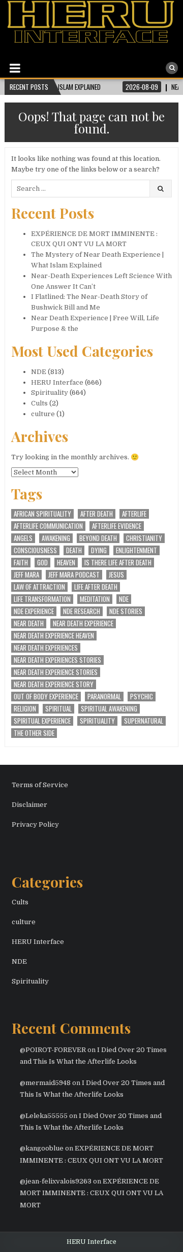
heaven (66, 562)
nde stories (125, 611)
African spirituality (42, 514)
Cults (39, 403)
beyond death (98, 538)
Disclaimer (29, 804)
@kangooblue (42, 1148)
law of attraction (39, 587)
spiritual (58, 709)
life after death (95, 587)
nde (124, 599)
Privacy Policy (35, 824)
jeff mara (26, 575)
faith (21, 562)
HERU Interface (57, 382)
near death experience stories (56, 672)
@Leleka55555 (44, 1116)
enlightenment (136, 550)
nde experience (34, 611)
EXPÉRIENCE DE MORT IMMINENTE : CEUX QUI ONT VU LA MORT (91, 1193)
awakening (56, 538)
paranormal (104, 696)
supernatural (143, 721)
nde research (81, 611)
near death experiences (46, 648)
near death (29, 623)
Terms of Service (40, 785)
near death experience (83, 623)
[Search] (172, 68)
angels (23, 538)
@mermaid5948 (45, 1083)
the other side (34, 733)
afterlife (134, 514)
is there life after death (117, 562)
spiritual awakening (109, 709)
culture (43, 414)
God (42, 562)
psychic (141, 696)
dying (99, 550)
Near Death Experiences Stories (57, 660)
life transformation (42, 599)
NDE (38, 372)
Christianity (144, 538)
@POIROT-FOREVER (53, 1050)
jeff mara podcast (74, 575)
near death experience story (54, 684)
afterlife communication (48, 526)
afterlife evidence (116, 526)
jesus (116, 575)
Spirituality (49, 392)
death (74, 550)
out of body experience (46, 696)
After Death (96, 514)
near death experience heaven (54, 635)
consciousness (35, 550)
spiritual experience (42, 721)
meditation (95, 599)
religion (25, 709)
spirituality (97, 721)
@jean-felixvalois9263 (56, 1181)
